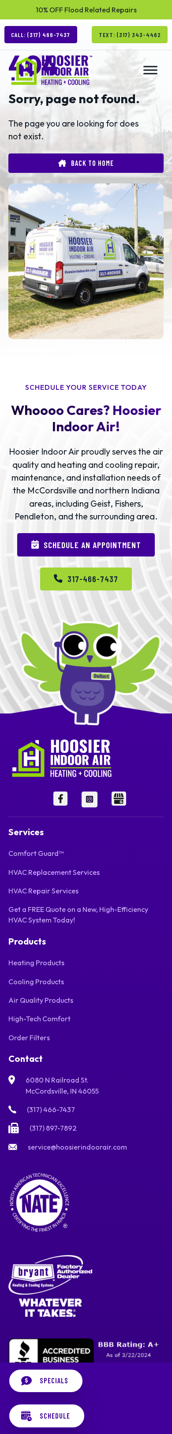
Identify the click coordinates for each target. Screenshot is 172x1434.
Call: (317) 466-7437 (40, 34)
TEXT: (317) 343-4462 (130, 34)
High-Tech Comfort (39, 1018)
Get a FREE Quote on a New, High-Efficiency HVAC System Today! (78, 914)
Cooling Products (36, 981)
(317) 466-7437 (51, 1109)
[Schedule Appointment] (46, 1416)
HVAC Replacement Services (54, 872)
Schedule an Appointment (92, 544)
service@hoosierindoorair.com (77, 1147)
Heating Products (36, 962)
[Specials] (45, 1381)
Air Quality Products (40, 1000)
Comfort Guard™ (36, 853)
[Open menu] (150, 70)
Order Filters (29, 1037)
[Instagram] (89, 799)
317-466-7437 (92, 578)
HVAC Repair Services (43, 890)
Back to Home (92, 163)
